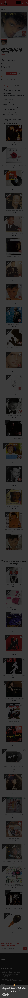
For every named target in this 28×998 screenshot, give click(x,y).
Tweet (11, 79)
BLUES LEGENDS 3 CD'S (14, 630)
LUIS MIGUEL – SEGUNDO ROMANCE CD (14, 438)
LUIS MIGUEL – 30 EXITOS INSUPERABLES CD (14, 461)
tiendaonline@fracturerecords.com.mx (12, 980)
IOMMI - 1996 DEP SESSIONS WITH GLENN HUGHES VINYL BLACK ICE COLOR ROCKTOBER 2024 (14, 768)
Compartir (7, 79)
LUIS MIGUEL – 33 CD (14, 370)
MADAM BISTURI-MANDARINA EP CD (14, 908)
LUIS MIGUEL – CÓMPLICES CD (14, 483)
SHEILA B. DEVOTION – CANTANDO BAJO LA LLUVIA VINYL (14, 815)
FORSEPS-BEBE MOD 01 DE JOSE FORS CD (14, 931)
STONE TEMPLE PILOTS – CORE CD (14, 744)
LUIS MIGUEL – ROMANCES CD (14, 415)
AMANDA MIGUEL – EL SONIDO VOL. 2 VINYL (14, 792)
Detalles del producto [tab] (18, 86)
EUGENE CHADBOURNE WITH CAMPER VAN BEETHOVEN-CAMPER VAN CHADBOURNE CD (14, 885)
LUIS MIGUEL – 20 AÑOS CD (14, 324)
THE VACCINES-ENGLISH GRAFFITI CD (14, 652)
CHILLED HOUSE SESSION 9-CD (14, 607)
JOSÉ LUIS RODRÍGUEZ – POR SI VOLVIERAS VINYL (14, 861)
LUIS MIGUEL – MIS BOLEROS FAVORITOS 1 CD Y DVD (14, 165)
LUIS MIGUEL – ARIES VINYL (14, 552)
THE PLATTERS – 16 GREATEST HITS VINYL (14, 188)
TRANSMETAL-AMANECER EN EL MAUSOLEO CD (14, 675)
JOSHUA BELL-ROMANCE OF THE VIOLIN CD (14, 698)
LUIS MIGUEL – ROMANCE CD (14, 347)
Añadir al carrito (12, 73)
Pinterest (14, 79)
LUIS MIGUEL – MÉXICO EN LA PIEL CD (14, 210)
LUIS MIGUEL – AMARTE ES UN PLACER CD (14, 233)
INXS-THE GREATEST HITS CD (14, 584)
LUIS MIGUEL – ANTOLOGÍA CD (14, 506)
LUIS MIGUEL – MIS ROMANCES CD (14, 279)
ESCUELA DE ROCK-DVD (14, 721)
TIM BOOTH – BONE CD (14, 838)
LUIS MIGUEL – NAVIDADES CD (14, 142)
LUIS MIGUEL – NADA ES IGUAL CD (14, 256)
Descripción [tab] (7, 86)
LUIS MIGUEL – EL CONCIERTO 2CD (14, 392)
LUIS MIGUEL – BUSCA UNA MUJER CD (14, 529)
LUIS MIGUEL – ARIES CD (14, 301)
